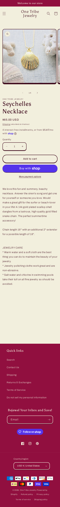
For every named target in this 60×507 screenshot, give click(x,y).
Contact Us (13, 367)
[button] (4, 13)
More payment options (30, 176)
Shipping (6, 124)
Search (11, 360)
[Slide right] (37, 92)
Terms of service (23, 499)
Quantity (6, 139)
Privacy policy (42, 494)
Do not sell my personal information (27, 397)
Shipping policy (41, 499)
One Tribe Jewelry (28, 490)
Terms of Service (16, 390)
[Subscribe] (49, 420)
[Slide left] (22, 92)
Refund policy (27, 494)
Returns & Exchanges (19, 382)
